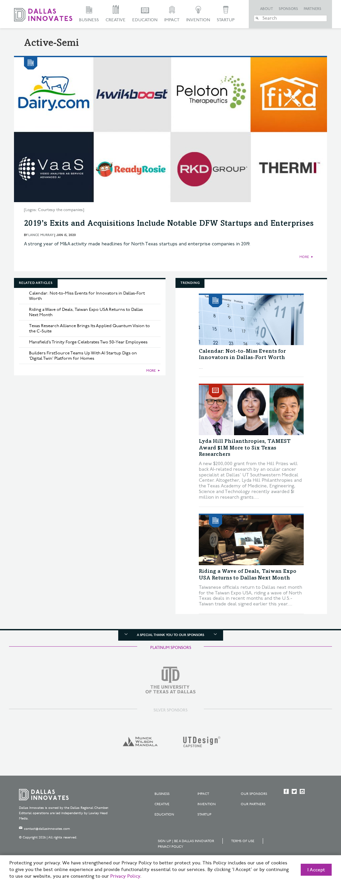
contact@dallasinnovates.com (47, 829)
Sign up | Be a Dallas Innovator (186, 841)
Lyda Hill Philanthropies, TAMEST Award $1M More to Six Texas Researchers (245, 448)
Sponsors (288, 9)
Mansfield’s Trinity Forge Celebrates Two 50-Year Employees (88, 342)
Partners (312, 9)
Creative (116, 20)
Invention (198, 20)
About (266, 9)
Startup (225, 20)
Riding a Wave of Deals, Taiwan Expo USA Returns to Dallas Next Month (86, 312)
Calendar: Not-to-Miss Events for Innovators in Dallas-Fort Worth (87, 296)
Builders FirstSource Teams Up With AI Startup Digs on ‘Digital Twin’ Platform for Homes (83, 355)
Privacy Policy (170, 847)
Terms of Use (242, 841)
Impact (171, 20)
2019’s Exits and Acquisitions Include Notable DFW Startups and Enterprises (169, 224)
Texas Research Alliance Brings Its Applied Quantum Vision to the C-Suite (89, 328)
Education (145, 20)
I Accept (316, 870)
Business (89, 20)
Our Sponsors (254, 794)
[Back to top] (315, 841)
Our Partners (253, 804)
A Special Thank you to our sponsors (170, 635)
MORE (304, 257)
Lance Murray (40, 235)
